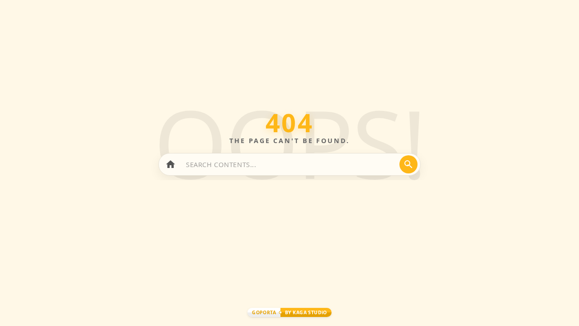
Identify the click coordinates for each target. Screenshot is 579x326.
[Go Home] (170, 164)
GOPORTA (264, 312)
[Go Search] (408, 164)
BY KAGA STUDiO (306, 312)
